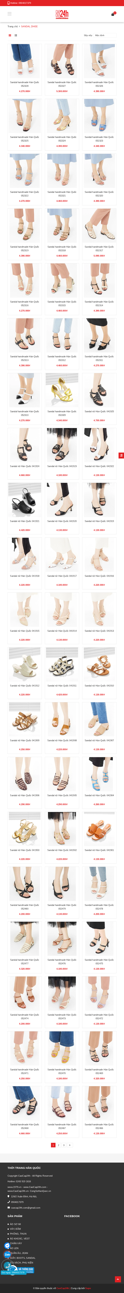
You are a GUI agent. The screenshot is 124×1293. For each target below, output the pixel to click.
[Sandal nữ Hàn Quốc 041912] (25, 664)
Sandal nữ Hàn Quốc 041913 (99, 631)
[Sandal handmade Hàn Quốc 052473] (62, 993)
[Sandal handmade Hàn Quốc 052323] (99, 116)
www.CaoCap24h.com (34, 1187)
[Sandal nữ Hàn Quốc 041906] (25, 774)
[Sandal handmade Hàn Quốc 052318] (62, 226)
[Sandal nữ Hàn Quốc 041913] (99, 610)
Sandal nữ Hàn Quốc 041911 (62, 685)
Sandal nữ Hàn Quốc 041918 (24, 576)
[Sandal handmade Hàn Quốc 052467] (62, 1103)
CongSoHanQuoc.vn (40, 1191)
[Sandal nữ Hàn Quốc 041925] (99, 390)
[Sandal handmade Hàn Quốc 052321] (62, 171)
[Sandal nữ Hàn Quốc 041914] (62, 610)
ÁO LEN (14, 1248)
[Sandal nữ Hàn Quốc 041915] (25, 610)
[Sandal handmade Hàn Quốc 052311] (99, 335)
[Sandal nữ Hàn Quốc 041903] (25, 829)
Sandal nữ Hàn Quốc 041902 (62, 850)
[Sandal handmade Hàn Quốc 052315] (62, 280)
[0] (112, 15)
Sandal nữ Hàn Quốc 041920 (62, 521)
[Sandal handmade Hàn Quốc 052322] (25, 171)
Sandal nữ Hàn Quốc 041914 (62, 631)
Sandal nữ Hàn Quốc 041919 (99, 521)
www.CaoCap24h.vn (18, 1191)
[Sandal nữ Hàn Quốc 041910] (99, 664)
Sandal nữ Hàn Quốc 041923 (62, 466)
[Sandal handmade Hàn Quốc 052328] (25, 61)
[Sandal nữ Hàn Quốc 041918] (25, 555)
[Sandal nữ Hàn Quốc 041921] (25, 500)
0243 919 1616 (23, 1181)
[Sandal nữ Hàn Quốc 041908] (62, 719)
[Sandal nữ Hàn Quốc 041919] (99, 500)
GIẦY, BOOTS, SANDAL (22, 1258)
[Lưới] (10, 35)
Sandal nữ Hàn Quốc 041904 (99, 795)
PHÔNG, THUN (18, 1233)
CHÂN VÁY (16, 1243)
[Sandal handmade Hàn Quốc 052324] (62, 116)
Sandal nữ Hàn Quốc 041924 (24, 466)
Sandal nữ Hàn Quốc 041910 (99, 685)
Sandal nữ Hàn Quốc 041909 (24, 740)
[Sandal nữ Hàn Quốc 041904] (99, 774)
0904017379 (25, 3)
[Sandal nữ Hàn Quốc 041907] (99, 719)
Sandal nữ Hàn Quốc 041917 (62, 576)
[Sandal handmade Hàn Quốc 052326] (99, 61)
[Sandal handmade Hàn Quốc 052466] (99, 1103)
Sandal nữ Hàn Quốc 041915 (24, 631)
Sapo (88, 1288)
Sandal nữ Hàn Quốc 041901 (99, 850)
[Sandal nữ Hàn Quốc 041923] (62, 445)
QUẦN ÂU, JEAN (19, 1253)
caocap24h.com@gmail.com (25, 1207)
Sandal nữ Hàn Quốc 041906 (24, 795)
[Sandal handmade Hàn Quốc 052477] (25, 939)
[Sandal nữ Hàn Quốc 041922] (99, 445)
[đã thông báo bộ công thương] (21, 1270)
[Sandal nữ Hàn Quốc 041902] (62, 829)
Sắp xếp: (88, 35)
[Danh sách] (16, 35)
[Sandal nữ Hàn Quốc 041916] (99, 555)
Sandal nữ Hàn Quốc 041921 (24, 521)
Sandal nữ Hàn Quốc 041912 (24, 685)
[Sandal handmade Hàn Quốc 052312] (62, 335)
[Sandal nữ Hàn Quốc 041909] (25, 719)
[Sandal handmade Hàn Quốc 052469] (99, 1048)
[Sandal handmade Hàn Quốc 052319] (25, 226)
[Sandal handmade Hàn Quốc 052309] (62, 390)
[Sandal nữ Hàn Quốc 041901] (99, 829)
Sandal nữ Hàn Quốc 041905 (62, 795)
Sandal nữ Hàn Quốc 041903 (24, 850)
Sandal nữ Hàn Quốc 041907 (99, 740)
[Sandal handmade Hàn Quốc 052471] (25, 1048)
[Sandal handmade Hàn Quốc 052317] (99, 226)
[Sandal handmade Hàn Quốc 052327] (62, 61)
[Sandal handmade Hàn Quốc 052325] (25, 116)
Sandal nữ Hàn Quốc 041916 (99, 576)
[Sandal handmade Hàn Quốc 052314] (99, 280)
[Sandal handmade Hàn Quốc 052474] (25, 993)
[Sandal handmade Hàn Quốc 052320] (99, 171)
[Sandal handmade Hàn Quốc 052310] (25, 390)
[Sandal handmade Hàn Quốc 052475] (99, 939)
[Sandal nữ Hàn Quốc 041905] (62, 774)
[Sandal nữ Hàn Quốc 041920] (62, 500)
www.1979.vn (14, 1187)
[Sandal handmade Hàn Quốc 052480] (25, 884)
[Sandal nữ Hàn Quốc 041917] (62, 555)
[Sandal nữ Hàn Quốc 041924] (25, 445)
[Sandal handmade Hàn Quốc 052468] (25, 1103)
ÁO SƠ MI (15, 1224)
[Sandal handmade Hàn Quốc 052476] (62, 939)
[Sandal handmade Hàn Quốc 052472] (99, 993)
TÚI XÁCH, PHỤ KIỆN (21, 1262)
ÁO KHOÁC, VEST (20, 1238)
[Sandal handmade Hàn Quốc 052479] (62, 884)
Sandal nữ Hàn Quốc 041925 (99, 411)
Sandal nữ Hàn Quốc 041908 (62, 740)
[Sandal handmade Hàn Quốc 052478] (99, 884)
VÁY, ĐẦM (15, 1229)
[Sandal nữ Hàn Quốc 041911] (62, 664)
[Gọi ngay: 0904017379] (9, 1284)
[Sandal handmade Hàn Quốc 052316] (25, 280)
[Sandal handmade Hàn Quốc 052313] (25, 335)
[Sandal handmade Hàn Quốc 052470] (62, 1048)
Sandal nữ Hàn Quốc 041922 (99, 466)
